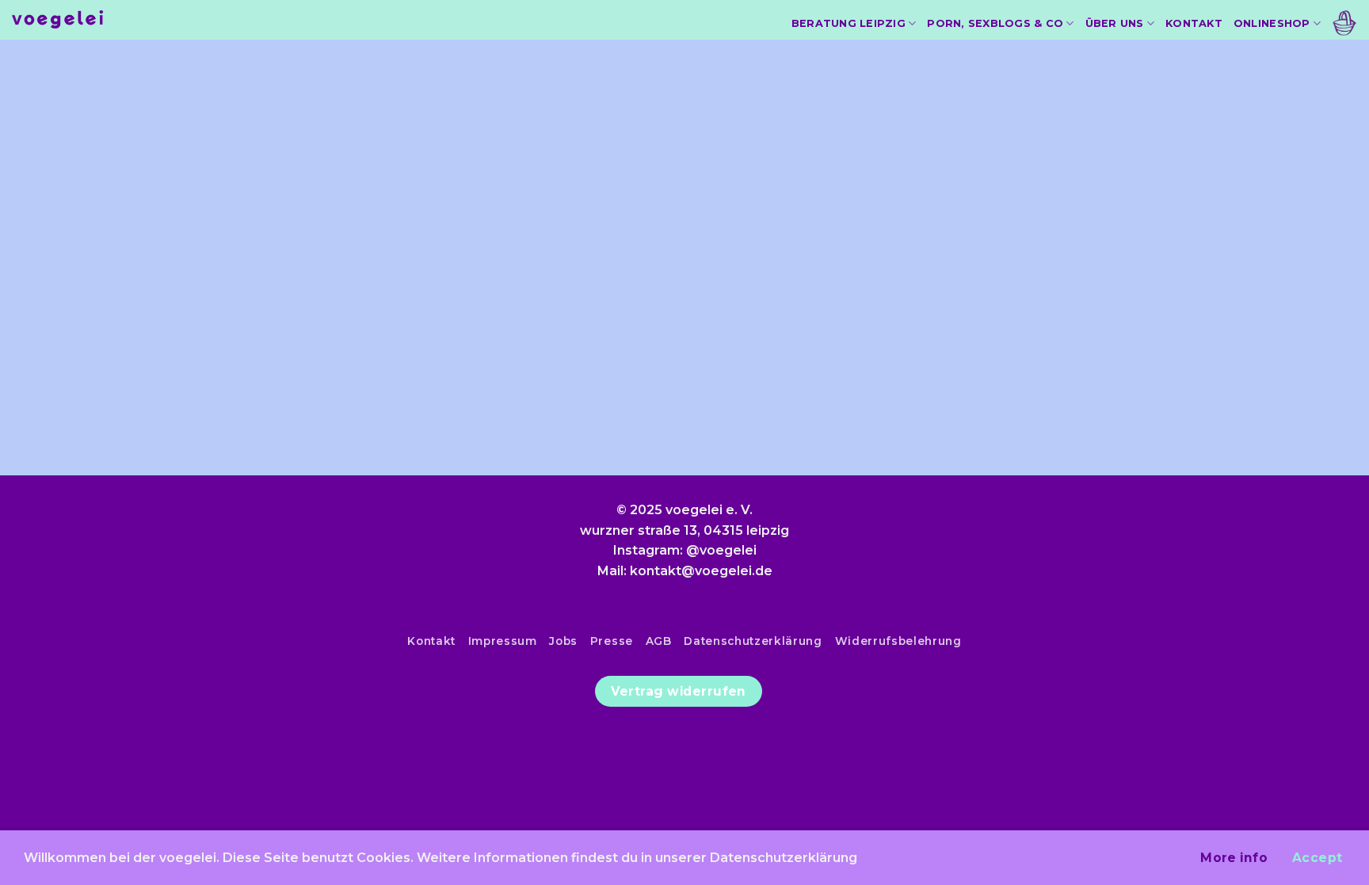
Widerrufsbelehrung (898, 641)
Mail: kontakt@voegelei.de (684, 570)
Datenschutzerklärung (753, 641)
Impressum (502, 641)
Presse (611, 641)
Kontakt (1193, 23)
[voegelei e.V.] (58, 20)
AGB (659, 641)
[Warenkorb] (1344, 23)
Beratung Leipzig (848, 23)
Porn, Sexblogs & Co (995, 23)
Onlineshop (1272, 23)
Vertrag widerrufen (678, 691)
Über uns (1114, 23)
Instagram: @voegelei (685, 550)
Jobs (563, 641)
